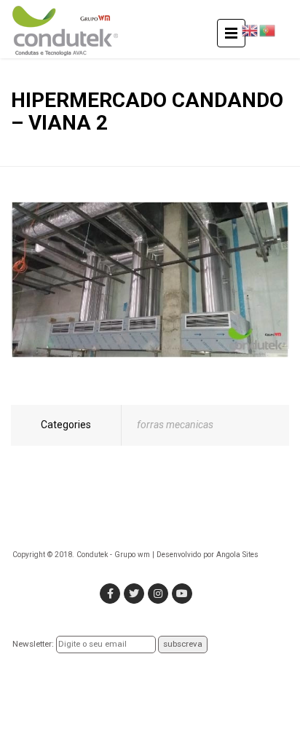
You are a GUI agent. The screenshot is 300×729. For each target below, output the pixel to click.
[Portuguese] (267, 30)
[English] (249, 30)
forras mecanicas (175, 424)
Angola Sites (237, 555)
